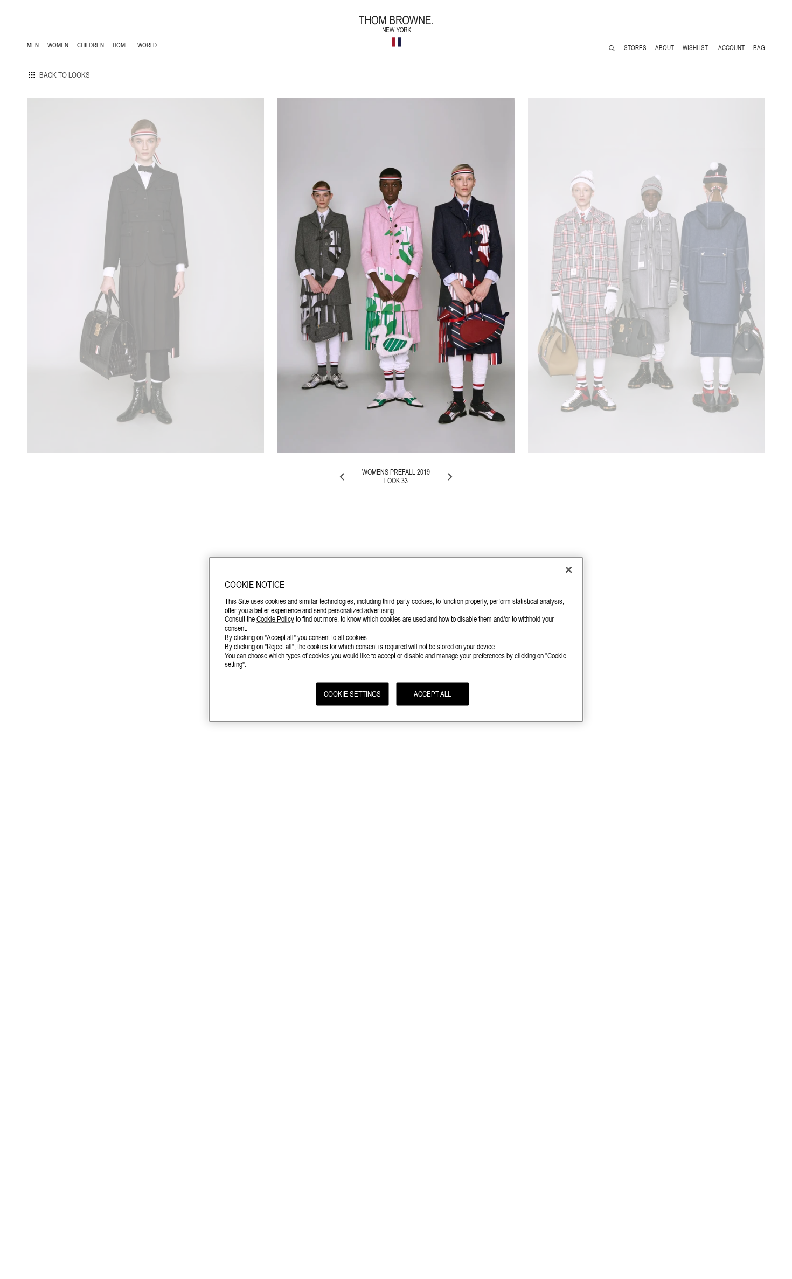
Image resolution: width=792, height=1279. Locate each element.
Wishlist (696, 48)
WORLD (149, 46)
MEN (34, 46)
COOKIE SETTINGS (352, 694)
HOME (122, 46)
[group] (145, 275)
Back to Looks (64, 75)
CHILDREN (90, 46)
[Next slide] (449, 477)
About (664, 48)
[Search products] (611, 48)
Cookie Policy (275, 619)
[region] (396, 639)
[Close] (569, 570)
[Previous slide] (342, 477)
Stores (635, 48)
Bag (759, 48)
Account (731, 48)
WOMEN (59, 46)
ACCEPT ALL (432, 694)
